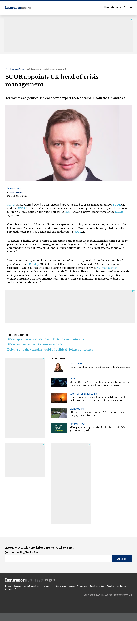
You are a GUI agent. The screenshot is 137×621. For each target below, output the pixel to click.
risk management (107, 267)
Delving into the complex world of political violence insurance (50, 349)
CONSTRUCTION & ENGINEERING (83, 394)
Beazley (34, 264)
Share (25, 196)
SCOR (11, 204)
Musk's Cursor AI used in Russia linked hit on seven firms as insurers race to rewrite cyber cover (100, 383)
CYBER (72, 379)
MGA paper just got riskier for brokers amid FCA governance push (98, 429)
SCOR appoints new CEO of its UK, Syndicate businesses (45, 339)
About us (110, 586)
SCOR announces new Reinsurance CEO (34, 344)
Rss (16, 589)
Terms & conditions (31, 586)
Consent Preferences (78, 586)
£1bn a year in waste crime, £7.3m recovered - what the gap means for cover (99, 414)
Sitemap (9, 589)
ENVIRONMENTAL (77, 409)
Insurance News (17, 69)
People (8, 586)
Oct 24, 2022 (13, 196)
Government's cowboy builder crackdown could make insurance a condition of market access (97, 398)
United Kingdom (112, 7)
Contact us (121, 586)
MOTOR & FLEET (76, 364)
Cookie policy (61, 586)
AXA (77, 231)
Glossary (17, 586)
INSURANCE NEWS (77, 424)
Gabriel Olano (16, 192)
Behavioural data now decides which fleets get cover (100, 367)
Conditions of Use (97, 586)
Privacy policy (47, 586)
